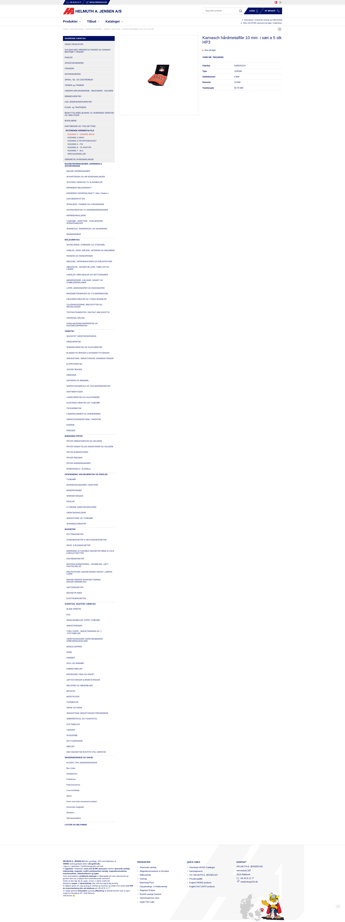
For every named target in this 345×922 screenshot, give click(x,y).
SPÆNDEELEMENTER (76, 524)
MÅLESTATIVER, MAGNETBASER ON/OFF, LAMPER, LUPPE (89, 573)
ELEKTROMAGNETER (76, 598)
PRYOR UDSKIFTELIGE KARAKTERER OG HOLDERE (89, 446)
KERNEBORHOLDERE (76, 215)
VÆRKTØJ (69, 331)
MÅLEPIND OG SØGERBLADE (79, 685)
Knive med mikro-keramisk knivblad (81, 801)
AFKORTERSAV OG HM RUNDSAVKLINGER (85, 177)
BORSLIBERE (71, 121)
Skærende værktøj (148, 867)
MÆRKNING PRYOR (74, 436)
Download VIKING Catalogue (202, 867)
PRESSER (70, 430)
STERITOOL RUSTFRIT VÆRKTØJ (80, 604)
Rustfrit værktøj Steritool (150, 894)
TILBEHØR (71, 479)
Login (252, 11)
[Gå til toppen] (338, 906)
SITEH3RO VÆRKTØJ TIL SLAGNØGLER (84, 182)
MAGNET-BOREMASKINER (78, 171)
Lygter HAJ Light (147, 902)
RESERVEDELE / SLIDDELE (78, 469)
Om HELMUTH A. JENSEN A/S (203, 875)
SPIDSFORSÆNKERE (74, 63)
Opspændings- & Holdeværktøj (153, 886)
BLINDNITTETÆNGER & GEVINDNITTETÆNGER (87, 353)
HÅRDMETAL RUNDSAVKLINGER (79, 159)
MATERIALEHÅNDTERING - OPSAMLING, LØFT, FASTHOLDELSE (87, 565)
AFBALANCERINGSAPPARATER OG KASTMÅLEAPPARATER (82, 324)
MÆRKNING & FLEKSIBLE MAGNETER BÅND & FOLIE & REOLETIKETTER (90, 552)
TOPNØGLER (72, 702)
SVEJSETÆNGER (74, 369)
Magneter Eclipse (147, 890)
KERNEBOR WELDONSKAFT (79, 188)
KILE (68, 614)
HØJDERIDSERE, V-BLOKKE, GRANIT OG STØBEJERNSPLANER (84, 281)
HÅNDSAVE (71, 375)
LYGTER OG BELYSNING (76, 825)
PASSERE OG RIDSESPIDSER (79, 256)
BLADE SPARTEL (73, 609)
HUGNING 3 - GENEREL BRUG (112, 29)
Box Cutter (70, 768)
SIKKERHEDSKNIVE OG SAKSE (79, 757)
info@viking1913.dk (249, 882)
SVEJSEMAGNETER (75, 559)
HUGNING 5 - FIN (75, 144)
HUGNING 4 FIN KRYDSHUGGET (82, 141)
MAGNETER (70, 529)
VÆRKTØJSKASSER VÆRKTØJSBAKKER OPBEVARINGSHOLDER (84, 640)
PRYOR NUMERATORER (77, 452)
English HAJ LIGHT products (202, 886)
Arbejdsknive (71, 774)
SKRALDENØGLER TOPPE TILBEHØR (83, 620)
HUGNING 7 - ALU (75, 151)
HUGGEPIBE (71, 735)
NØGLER (70, 746)
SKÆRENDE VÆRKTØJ (77, 29)
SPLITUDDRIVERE (74, 741)
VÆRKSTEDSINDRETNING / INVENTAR (83, 419)
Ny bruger (270, 11)
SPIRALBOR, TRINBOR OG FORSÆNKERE (85, 204)
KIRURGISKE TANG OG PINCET (80, 674)
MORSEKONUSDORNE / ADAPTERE (82, 485)
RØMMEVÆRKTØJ (73, 96)
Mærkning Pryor (147, 882)
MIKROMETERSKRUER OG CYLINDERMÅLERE (87, 293)
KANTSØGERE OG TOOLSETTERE (80, 126)
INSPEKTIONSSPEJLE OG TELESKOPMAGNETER (88, 386)
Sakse (69, 796)
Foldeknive (71, 779)
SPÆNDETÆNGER (74, 496)
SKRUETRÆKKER (74, 626)
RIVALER (69, 57)
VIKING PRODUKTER (74, 44)
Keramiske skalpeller (75, 807)
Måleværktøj (145, 875)
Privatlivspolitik (195, 879)
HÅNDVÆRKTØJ (73, 342)
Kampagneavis (196, 871)
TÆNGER (70, 730)
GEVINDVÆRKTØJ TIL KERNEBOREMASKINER (87, 210)
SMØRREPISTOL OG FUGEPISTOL (81, 719)
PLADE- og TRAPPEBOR (75, 107)
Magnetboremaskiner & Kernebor (154, 871)
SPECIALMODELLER (77, 154)
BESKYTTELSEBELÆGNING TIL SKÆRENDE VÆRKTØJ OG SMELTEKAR (89, 114)
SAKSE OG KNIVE (74, 708)
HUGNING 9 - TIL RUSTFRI (79, 147)
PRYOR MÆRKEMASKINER (78, 463)
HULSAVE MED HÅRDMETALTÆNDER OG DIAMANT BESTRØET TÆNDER (88, 51)
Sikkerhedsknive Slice (149, 898)
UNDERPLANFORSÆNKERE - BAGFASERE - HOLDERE (89, 91)
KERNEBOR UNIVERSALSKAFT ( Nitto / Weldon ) (87, 193)
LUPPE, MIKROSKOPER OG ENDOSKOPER (85, 288)
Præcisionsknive (73, 785)
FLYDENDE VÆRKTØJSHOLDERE (81, 507)
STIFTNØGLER (73, 724)
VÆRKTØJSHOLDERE (76, 513)
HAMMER (70, 658)
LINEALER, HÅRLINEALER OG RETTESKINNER (87, 275)
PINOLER (70, 501)
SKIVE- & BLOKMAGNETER (78, 545)
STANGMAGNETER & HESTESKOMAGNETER (86, 540)
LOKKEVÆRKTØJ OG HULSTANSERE (83, 397)
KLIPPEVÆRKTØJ (74, 364)
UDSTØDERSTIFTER (75, 199)
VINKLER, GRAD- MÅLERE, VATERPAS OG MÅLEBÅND (90, 250)
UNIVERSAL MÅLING (75, 318)
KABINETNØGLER (74, 669)
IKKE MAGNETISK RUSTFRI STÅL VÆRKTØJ (86, 752)
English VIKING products (200, 882)
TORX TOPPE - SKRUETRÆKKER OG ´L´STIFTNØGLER (84, 632)
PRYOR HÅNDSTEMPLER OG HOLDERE (84, 441)
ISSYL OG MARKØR (75, 663)
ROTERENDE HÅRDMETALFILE (93, 29)
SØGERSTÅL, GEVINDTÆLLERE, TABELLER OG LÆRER (87, 268)
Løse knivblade (72, 790)
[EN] (280, 2)
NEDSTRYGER (72, 696)
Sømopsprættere (73, 818)
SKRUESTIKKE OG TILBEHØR (79, 518)
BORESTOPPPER (74, 647)
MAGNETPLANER (74, 593)
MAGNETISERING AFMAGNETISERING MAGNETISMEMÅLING (83, 581)
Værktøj (143, 879)
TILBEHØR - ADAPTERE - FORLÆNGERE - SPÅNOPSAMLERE (85, 222)
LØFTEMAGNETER (74, 587)
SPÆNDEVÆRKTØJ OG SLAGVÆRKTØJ (84, 347)
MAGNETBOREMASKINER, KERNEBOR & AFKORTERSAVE (83, 165)
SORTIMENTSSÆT (74, 392)
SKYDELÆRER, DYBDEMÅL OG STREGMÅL (85, 245)
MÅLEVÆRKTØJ (72, 240)
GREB (69, 652)
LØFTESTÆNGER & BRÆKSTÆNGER (83, 680)
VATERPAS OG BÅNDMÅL (77, 380)
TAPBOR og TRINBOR (74, 85)
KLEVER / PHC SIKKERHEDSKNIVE (81, 763)
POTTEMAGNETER (74, 534)
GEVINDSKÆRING (73, 74)
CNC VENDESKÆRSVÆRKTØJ (78, 102)
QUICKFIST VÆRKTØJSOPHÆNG (81, 336)
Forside (65, 29)
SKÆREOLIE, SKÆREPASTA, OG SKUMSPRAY (86, 229)
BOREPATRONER (74, 490)
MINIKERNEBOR (73, 234)
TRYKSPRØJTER (73, 408)
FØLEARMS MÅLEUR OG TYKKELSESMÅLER (86, 299)
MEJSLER (70, 691)
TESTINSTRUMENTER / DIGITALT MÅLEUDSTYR (88, 312)
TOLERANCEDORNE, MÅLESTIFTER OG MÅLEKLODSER (84, 306)
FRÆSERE (69, 68)
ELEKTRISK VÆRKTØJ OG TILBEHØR (83, 403)
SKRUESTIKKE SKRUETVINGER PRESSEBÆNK (87, 713)
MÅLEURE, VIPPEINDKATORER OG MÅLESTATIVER (89, 261)
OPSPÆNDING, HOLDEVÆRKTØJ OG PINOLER (86, 474)
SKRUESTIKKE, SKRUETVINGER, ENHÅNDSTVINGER (90, 358)
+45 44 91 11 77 (104, 888)
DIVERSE (70, 425)
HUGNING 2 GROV (76, 137)
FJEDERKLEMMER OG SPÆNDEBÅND (83, 414)
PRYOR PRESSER (74, 458)
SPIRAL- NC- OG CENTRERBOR (79, 80)
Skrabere (70, 812)
